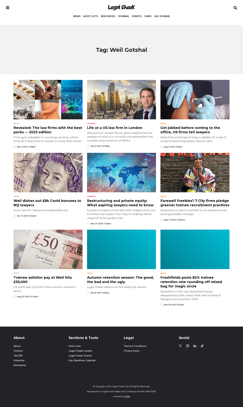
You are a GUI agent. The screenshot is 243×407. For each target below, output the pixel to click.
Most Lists (90, 16)
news (16, 123)
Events (137, 16)
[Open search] (235, 8)
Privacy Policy (132, 351)
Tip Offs (18, 355)
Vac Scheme (162, 16)
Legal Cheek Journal (80, 355)
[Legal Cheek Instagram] (187, 345)
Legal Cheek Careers (80, 351)
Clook (127, 396)
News (77, 16)
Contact (18, 351)
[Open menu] (7, 8)
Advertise (19, 360)
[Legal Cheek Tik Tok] (202, 345)
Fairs (148, 16)
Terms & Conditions (135, 346)
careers (91, 123)
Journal (123, 16)
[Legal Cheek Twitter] (180, 345)
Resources (108, 16)
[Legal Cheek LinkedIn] (195, 345)
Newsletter (20, 365)
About (17, 346)
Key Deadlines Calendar (82, 360)
